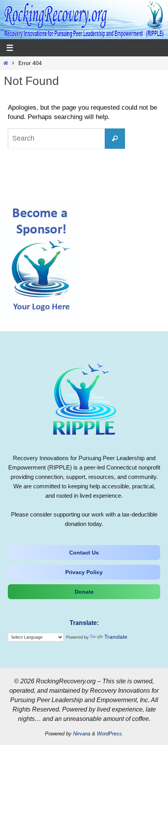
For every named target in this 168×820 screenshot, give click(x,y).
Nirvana (81, 734)
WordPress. (110, 734)
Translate (115, 637)
